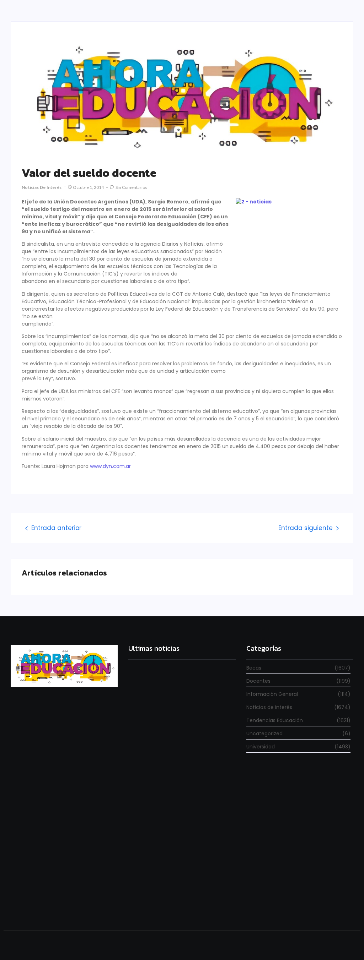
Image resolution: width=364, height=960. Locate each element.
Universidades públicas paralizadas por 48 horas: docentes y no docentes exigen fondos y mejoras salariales (180, 735)
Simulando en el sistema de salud (166, 817)
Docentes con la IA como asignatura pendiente (181, 904)
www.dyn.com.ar (110, 466)
